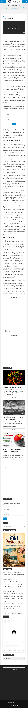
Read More (14, 397)
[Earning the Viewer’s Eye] (14, 377)
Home (4, 12)
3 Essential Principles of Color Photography (12, 450)
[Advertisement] (14, 312)
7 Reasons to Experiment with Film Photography (14, 613)
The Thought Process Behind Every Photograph (14, 418)
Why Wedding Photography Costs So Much (13, 588)
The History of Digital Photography (11, 608)
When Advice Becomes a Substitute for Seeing (14, 574)
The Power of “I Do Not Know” (10, 591)
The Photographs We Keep (9, 577)
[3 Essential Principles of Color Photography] (14, 439)
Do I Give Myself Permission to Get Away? (13, 572)
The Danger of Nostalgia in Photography (12, 586)
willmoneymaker (16, 650)
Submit (14, 124)
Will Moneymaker (7, 650)
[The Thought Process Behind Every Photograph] (14, 407)
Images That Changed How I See (11, 581)
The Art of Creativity (10, 12)
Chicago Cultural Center (14, 37)
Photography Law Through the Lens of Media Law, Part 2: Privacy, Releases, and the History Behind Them (14, 600)
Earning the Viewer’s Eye (12, 387)
